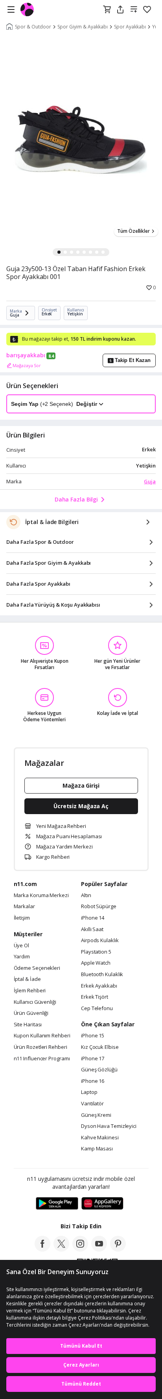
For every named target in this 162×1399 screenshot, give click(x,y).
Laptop (89, 1092)
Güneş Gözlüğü (99, 1070)
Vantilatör (92, 1104)
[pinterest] (118, 1249)
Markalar (24, 906)
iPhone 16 (92, 1081)
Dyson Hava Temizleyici (108, 1126)
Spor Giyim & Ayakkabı (82, 27)
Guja (150, 481)
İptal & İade (27, 979)
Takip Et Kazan (133, 360)
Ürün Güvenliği (31, 1013)
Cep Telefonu (97, 1008)
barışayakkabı (25, 355)
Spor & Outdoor (33, 27)
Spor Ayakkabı (130, 27)
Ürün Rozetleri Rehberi (40, 1047)
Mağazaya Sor (27, 365)
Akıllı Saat (92, 929)
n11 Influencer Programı (42, 1059)
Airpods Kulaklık (100, 940)
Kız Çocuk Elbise (100, 1047)
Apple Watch (95, 963)
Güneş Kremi (96, 1115)
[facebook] (42, 1249)
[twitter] (61, 1249)
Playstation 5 (96, 952)
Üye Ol (21, 946)
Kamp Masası (97, 1149)
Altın (86, 895)
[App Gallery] (102, 1203)
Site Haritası (28, 1025)
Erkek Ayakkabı (99, 986)
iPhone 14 (92, 918)
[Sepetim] (107, 10)
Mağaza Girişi (81, 785)
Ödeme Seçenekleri (37, 968)
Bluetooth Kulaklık (102, 974)
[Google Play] (57, 1203)
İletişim (22, 918)
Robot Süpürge (98, 906)
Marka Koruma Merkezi (41, 895)
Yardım (22, 957)
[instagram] (80, 1249)
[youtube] (99, 1249)
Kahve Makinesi (100, 1138)
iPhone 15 (92, 1036)
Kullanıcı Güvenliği (35, 1002)
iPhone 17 (92, 1059)
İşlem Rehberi (30, 991)
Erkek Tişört (94, 997)
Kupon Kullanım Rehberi (42, 1036)
